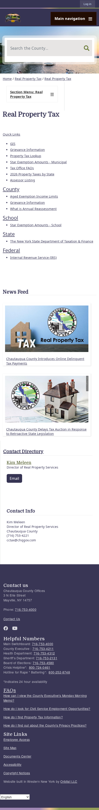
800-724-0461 (39, 667)
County (11, 189)
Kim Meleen (19, 462)
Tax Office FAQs (22, 168)
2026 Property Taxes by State (32, 174)
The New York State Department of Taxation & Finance (51, 241)
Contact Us (11, 618)
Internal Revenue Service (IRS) (33, 257)
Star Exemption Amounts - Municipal (38, 162)
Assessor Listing (22, 180)
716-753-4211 (43, 648)
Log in (87, 4)
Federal (11, 250)
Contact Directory (23, 451)
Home (7, 78)
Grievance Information (27, 149)
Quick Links (11, 134)
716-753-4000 (25, 609)
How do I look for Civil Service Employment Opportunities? (46, 708)
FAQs (9, 690)
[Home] (47, 17)
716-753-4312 (44, 653)
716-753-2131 (46, 658)
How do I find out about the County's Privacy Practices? (45, 725)
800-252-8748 (59, 672)
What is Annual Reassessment (33, 209)
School (10, 217)
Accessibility (12, 764)
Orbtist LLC (68, 781)
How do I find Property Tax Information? (33, 717)
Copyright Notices (16, 773)
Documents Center (17, 756)
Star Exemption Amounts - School (35, 225)
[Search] (86, 48)
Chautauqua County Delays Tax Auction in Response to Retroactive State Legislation (46, 431)
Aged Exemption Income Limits (34, 196)
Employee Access (16, 739)
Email (14, 478)
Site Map (10, 747)
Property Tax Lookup (25, 156)
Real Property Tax (28, 78)
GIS (12, 144)
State (9, 234)
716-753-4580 (43, 662)
